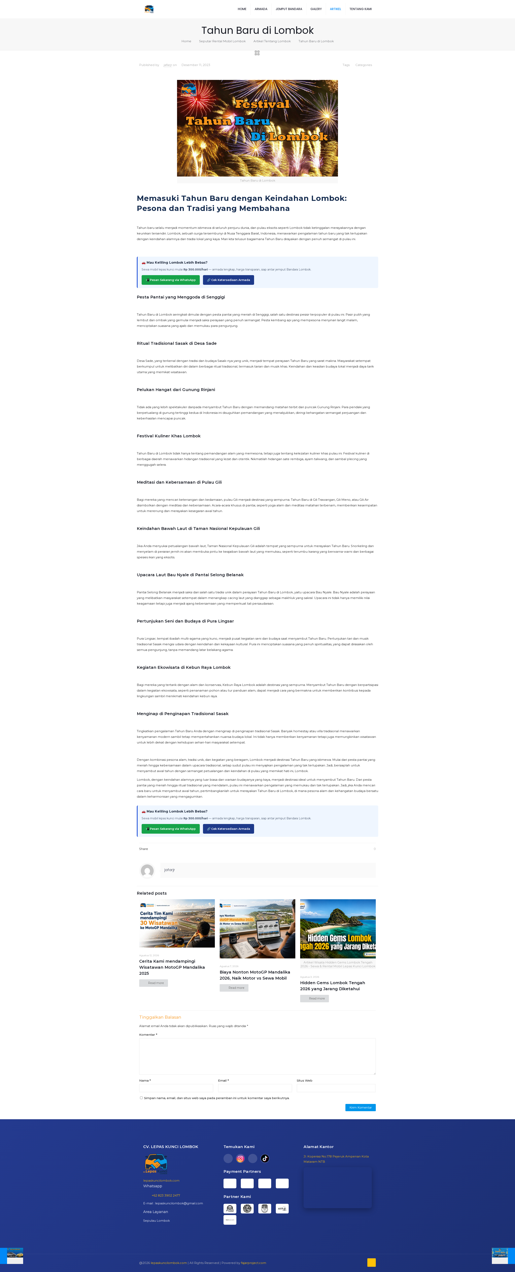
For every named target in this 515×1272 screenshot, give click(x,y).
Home (186, 41)
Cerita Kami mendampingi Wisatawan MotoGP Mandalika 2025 (172, 967)
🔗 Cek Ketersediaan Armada (228, 280)
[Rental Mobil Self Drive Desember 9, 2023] (11, 1256)
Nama (145, 1080)
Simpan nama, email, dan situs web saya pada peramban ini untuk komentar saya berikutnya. (216, 1098)
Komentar (148, 1035)
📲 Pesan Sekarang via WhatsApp (171, 280)
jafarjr (168, 65)
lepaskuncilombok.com (161, 1180)
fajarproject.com (253, 1263)
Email (223, 1080)
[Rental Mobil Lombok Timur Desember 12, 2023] (503, 1256)
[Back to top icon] (371, 1262)
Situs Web (304, 1080)
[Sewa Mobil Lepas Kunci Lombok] (149, 9)
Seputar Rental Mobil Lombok (222, 41)
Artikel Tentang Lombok (272, 41)
